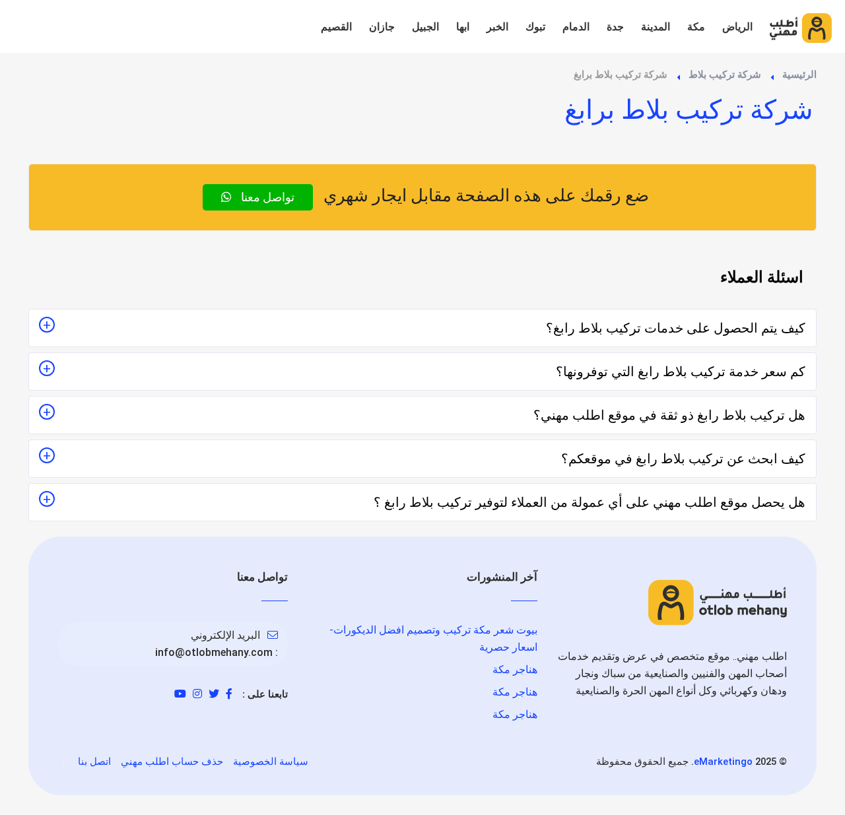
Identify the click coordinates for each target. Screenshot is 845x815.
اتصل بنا (94, 761)
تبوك (535, 26)
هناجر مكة (514, 669)
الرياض (737, 26)
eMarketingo (723, 761)
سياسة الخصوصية (270, 761)
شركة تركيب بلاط (725, 75)
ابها (462, 26)
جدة (615, 26)
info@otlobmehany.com (214, 652)
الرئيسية (799, 75)
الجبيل (425, 26)
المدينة (655, 26)
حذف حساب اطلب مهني (172, 761)
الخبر (497, 26)
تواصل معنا (266, 197)
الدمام (576, 26)
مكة (696, 26)
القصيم (336, 26)
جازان (382, 26)
